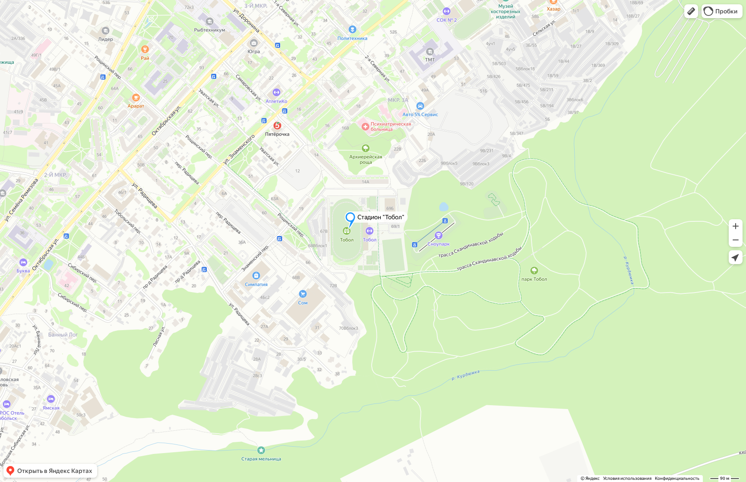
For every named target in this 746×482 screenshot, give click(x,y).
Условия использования (627, 478)
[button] (691, 11)
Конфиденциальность (677, 478)
